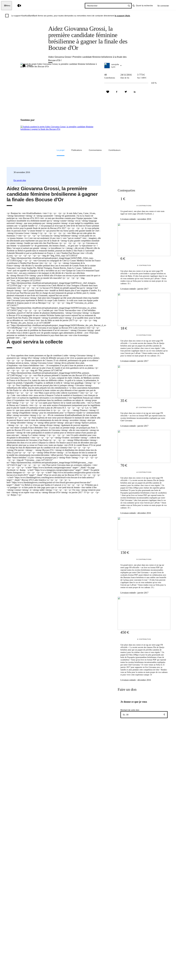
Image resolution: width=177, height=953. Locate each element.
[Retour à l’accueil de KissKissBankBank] (17, 5)
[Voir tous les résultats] (129, 5)
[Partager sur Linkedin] (134, 91)
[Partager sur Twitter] (125, 91)
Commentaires (95, 150)
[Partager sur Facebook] (116, 91)
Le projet (60, 150)
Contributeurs (114, 150)
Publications (76, 150)
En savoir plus (20, 180)
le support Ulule (122, 16)
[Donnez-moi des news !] (107, 91)
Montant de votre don (129, 710)
